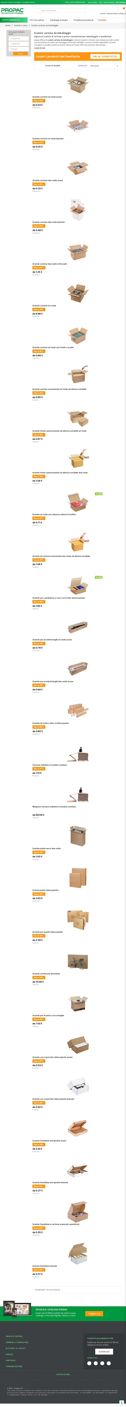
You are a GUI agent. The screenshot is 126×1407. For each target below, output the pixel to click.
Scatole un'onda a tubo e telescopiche (50, 723)
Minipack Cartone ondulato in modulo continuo (54, 806)
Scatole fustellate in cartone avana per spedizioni (55, 1224)
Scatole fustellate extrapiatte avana (49, 1141)
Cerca (20, 54)
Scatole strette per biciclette (46, 974)
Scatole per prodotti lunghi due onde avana (52, 681)
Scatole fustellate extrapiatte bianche (50, 1182)
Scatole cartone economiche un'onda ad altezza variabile (59, 389)
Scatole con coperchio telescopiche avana (52, 1057)
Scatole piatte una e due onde (46, 848)
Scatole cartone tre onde (44, 305)
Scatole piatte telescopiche (45, 890)
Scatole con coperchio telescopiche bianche (53, 1099)
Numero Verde (115, 2)
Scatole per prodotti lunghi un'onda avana (52, 639)
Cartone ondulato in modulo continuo (49, 765)
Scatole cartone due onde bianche (48, 222)
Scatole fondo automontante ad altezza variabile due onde (60, 472)
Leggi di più (39, 48)
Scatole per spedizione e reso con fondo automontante (58, 598)
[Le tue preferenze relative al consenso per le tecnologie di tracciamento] (121, 1402)
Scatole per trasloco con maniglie (48, 1015)
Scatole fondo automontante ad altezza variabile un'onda (59, 431)
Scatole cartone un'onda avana (47, 97)
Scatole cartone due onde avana (47, 180)
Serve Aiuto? (93, 2)
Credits (50, 1395)
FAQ (100, 2)
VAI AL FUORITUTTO (105, 56)
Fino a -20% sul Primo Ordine (76, 2)
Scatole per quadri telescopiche (47, 932)
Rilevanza (104, 65)
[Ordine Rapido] (112, 10)
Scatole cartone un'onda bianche (47, 138)
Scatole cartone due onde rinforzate (49, 264)
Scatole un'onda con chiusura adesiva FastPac (54, 514)
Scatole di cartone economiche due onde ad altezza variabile (61, 556)
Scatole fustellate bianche (44, 1266)
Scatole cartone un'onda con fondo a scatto (53, 347)
